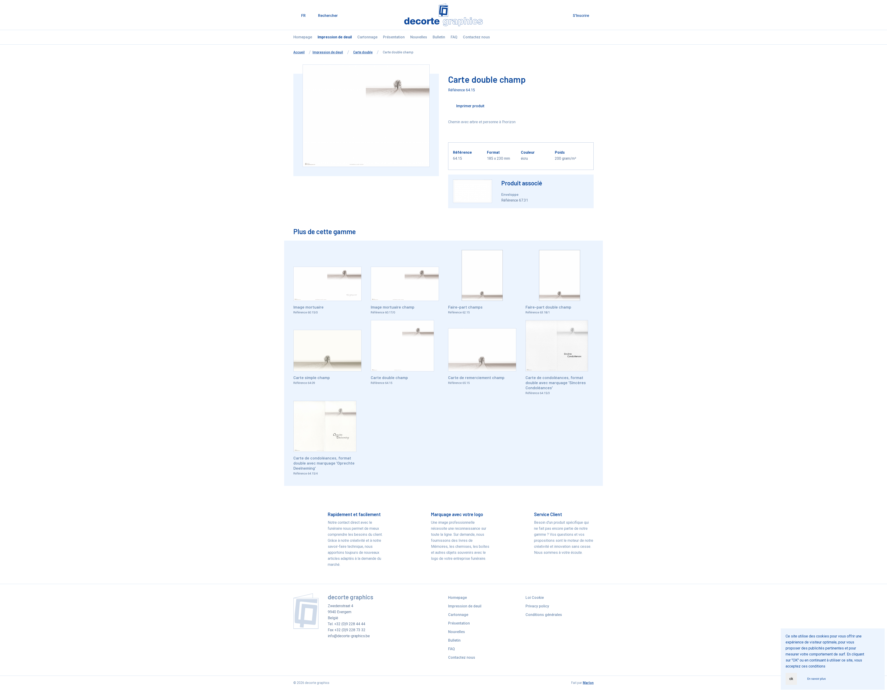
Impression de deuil (335, 37)
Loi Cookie (535, 597)
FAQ (454, 37)
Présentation (394, 37)
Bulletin (439, 37)
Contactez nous (476, 37)
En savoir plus (816, 678)
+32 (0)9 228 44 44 (349, 624)
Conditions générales (544, 614)
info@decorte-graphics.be (349, 636)
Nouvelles (418, 37)
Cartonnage (367, 37)
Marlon (588, 683)
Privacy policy (537, 606)
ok (791, 679)
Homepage (302, 37)
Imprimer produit (469, 106)
